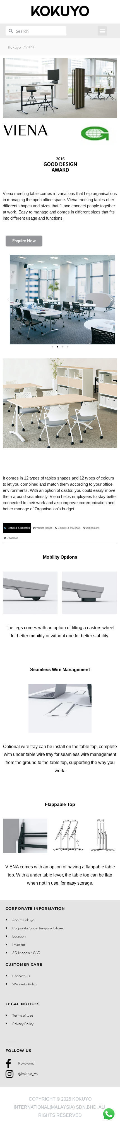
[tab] (17, 528)
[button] (102, 31)
